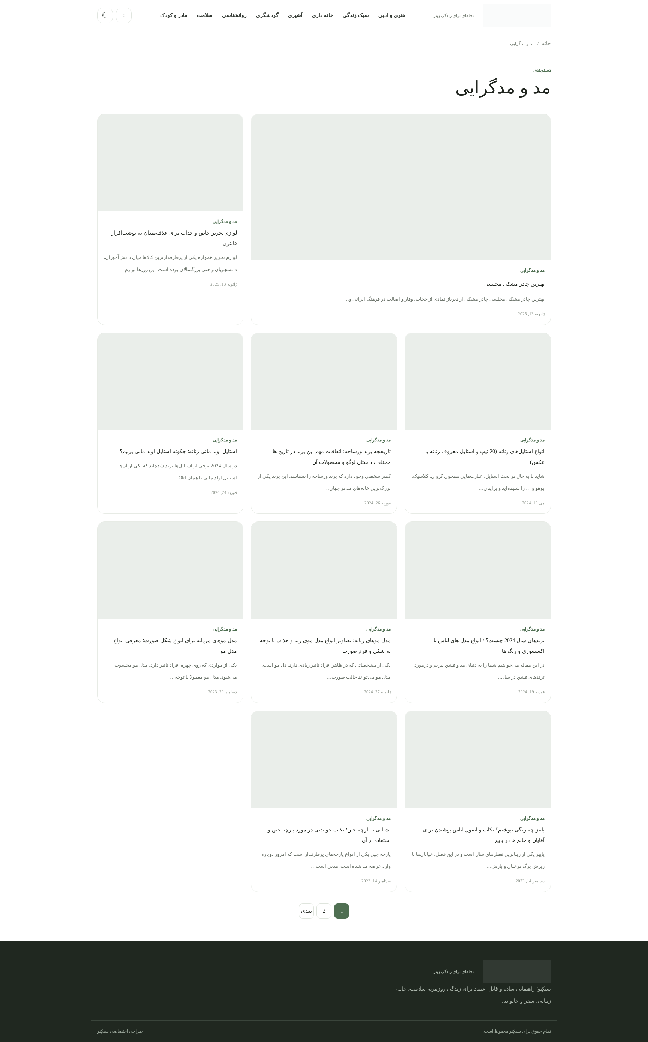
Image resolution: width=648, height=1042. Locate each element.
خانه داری (322, 15)
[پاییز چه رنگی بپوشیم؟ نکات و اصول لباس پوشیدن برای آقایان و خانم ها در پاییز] (477, 759)
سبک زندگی (356, 15)
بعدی (306, 911)
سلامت (205, 15)
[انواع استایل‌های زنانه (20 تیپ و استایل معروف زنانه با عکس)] (477, 381)
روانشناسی (234, 15)
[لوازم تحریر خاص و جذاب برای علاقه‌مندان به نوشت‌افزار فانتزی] (170, 162)
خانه (546, 43)
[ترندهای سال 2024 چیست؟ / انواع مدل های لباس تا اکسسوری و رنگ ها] (477, 570)
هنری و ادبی (391, 15)
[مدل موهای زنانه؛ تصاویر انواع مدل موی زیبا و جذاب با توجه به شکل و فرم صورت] (324, 570)
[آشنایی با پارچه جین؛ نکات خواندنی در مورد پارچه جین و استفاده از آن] (324, 759)
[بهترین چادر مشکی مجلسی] (400, 187)
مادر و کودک (174, 15)
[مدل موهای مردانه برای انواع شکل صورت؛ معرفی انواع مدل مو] (170, 570)
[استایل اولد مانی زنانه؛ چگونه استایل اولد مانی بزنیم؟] (170, 381)
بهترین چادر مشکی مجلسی (514, 284)
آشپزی (295, 15)
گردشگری (267, 15)
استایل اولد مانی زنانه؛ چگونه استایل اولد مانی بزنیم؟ (178, 451)
